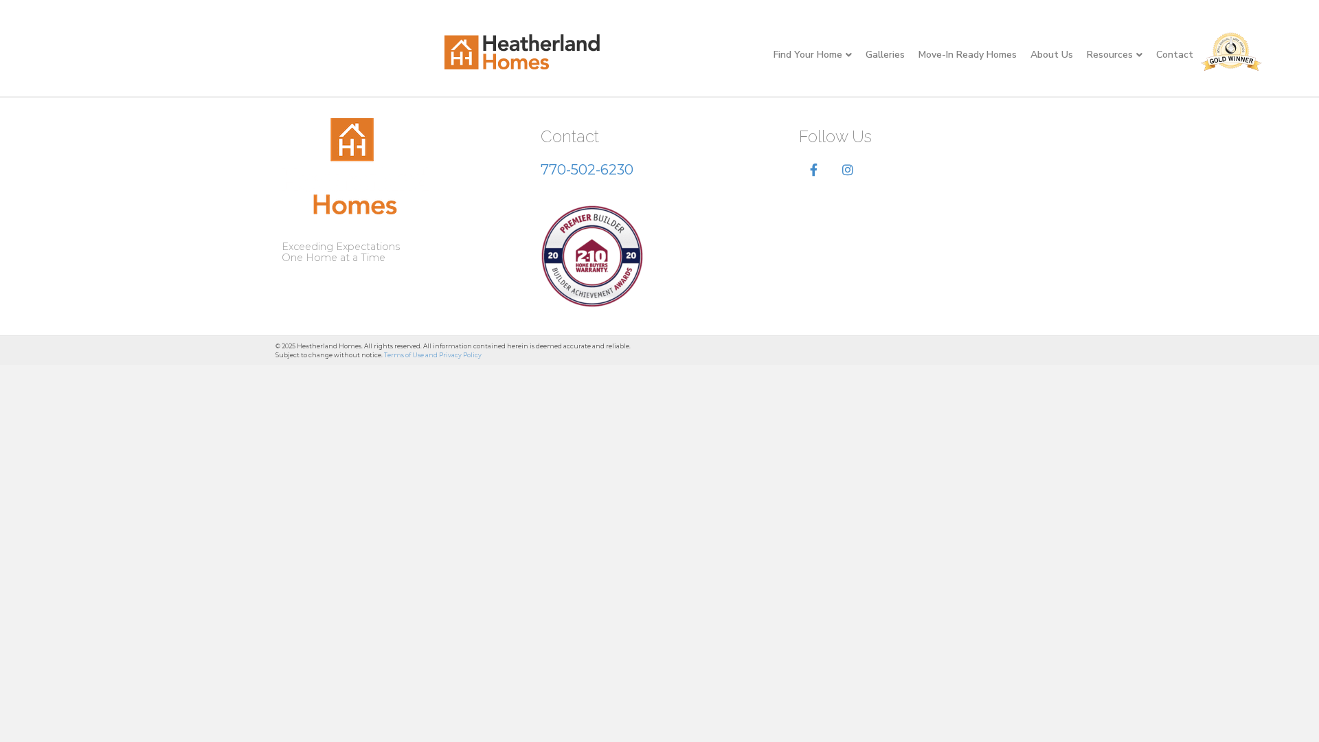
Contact (1174, 54)
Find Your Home (808, 54)
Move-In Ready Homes (967, 54)
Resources (1110, 54)
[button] (813, 170)
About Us (1051, 54)
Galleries (885, 54)
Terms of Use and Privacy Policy (433, 355)
